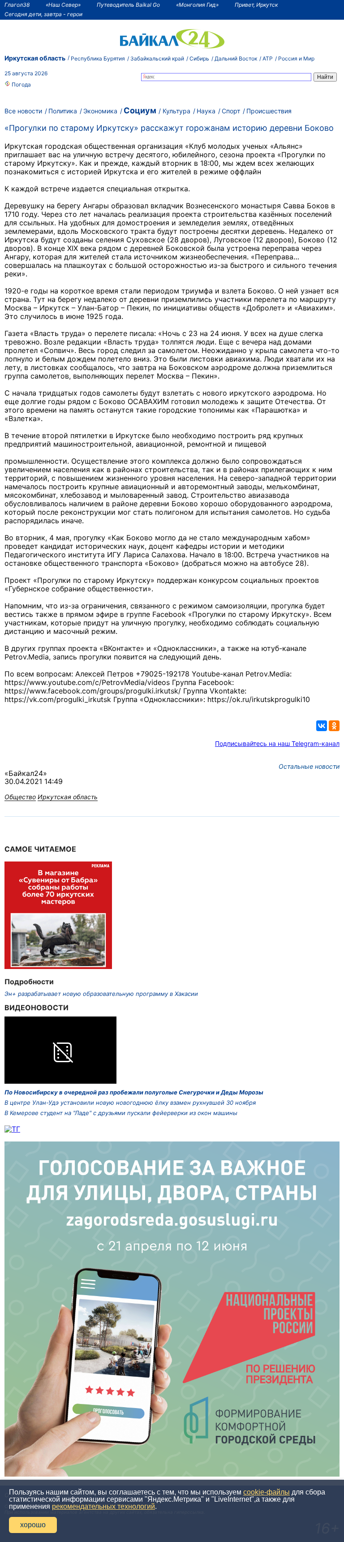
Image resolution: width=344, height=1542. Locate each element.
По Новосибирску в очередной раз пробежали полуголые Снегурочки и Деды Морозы (133, 1092)
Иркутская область (34, 58)
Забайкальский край (157, 58)
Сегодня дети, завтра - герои (43, 14)
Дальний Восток (236, 58)
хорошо (33, 1525)
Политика (62, 111)
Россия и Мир (296, 58)
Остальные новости (309, 766)
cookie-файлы (266, 1492)
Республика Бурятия (98, 58)
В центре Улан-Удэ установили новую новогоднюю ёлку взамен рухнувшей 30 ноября (130, 1102)
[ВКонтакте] (321, 725)
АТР (267, 58)
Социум (140, 110)
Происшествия (269, 111)
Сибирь (199, 58)
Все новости (23, 111)
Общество (20, 797)
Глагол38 (17, 4)
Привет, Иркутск (256, 4)
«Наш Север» (63, 4)
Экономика (100, 111)
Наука (206, 111)
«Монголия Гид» (197, 4)
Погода (20, 84)
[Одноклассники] (334, 725)
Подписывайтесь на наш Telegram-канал (277, 743)
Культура (176, 111)
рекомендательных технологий (103, 1506)
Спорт (231, 111)
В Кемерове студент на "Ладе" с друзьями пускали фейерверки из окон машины (120, 1112)
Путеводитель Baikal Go (128, 4)
